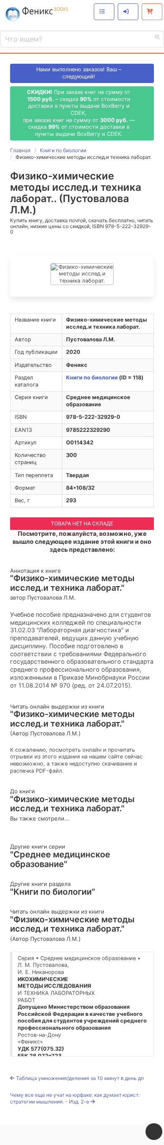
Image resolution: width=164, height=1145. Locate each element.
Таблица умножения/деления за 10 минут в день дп (79, 1078)
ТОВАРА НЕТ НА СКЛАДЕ (82, 523)
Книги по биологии (92, 377)
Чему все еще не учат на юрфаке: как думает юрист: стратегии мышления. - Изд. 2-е (75, 1098)
